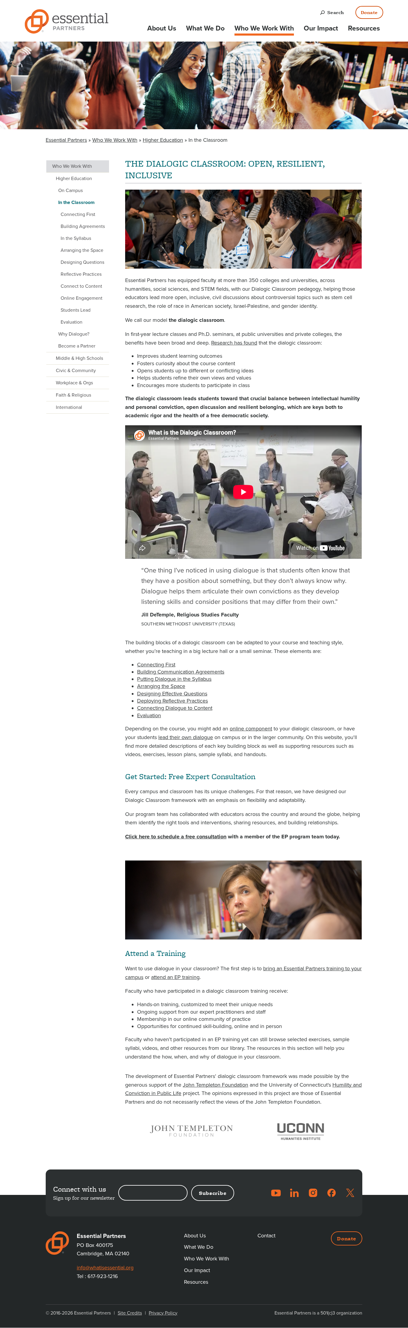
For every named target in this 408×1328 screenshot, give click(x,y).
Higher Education (163, 140)
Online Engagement (81, 298)
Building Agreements (83, 226)
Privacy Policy (163, 1313)
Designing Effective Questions (172, 693)
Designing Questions (82, 262)
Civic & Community (76, 371)
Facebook (331, 1193)
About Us (161, 28)
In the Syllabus (76, 238)
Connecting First (156, 664)
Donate (369, 12)
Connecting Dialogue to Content (174, 708)
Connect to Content (81, 286)
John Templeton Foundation (215, 1085)
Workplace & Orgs (74, 383)
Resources (364, 28)
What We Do (205, 28)
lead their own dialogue (185, 737)
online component (251, 728)
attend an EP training (175, 977)
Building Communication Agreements (180, 671)
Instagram (313, 1193)
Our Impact (321, 28)
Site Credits (130, 1313)
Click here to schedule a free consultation (175, 836)
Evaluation (149, 715)
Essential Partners (66, 140)
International (69, 407)
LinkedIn (294, 1193)
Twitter (350, 1193)
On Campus (70, 191)
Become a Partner (76, 346)
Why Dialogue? (73, 334)
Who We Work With (264, 28)
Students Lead (76, 310)
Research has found (234, 342)
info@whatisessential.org (105, 1267)
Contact (266, 1235)
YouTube (276, 1193)
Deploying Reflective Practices (172, 700)
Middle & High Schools (79, 358)
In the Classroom (76, 202)
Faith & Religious (73, 395)
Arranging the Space (161, 686)
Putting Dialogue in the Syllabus (174, 679)
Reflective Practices (81, 274)
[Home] (66, 22)
